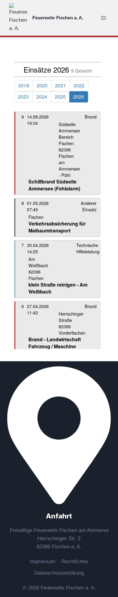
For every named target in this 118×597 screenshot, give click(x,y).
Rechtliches (74, 561)
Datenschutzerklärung (59, 573)
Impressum (42, 561)
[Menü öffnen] (103, 17)
